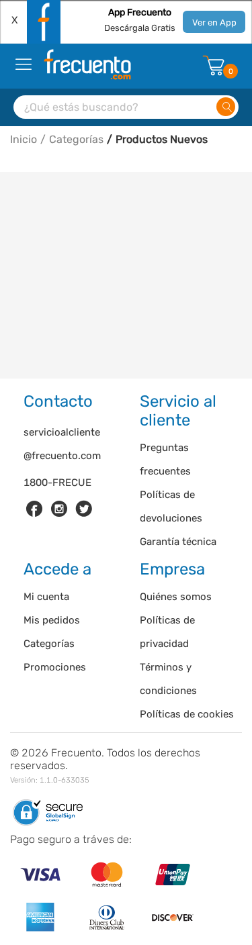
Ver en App (214, 22)
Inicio (23, 139)
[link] (34, 508)
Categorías (76, 139)
